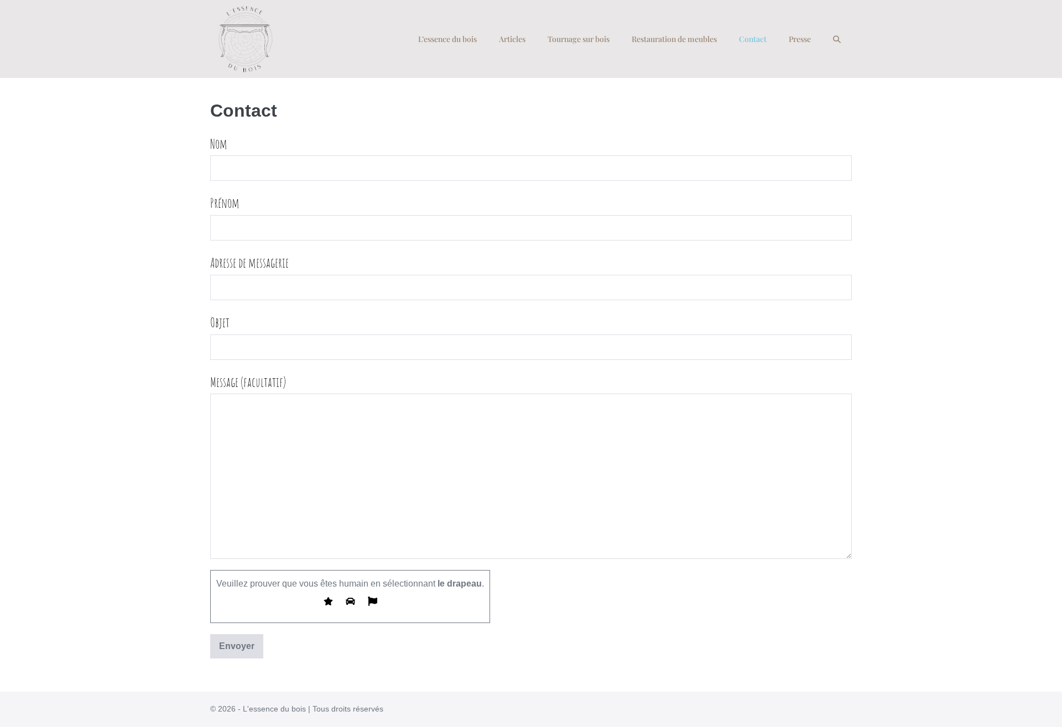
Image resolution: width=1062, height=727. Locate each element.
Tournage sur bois (579, 39)
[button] (837, 39)
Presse (800, 39)
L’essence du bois (447, 39)
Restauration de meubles (674, 39)
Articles (512, 39)
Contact (753, 39)
